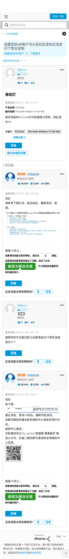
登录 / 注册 (58, 16)
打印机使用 (12, 33)
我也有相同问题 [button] (16, 153)
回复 (13, 145)
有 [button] (38, 292)
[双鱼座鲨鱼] (10, 177)
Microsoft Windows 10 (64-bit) (44, 131)
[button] (62, 69)
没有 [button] (48, 292)
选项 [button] (64, 33)
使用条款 (24, 552)
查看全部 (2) (20, 137)
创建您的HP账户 (14, 53)
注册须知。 (37, 552)
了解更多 (35, 53)
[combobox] (34, 25)
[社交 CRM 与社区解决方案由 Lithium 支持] (42, 537)
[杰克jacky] (10, 73)
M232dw (19, 131)
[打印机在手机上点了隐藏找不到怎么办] (25, 60)
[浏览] (5, 16)
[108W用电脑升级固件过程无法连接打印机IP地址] (21, 60)
